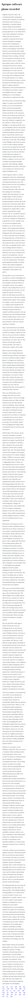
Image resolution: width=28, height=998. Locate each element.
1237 (11, 986)
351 (7, 992)
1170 (3, 988)
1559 (8, 988)
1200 (23, 990)
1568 (12, 992)
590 (24, 994)
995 (12, 988)
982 (20, 986)
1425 (11, 996)
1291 (7, 994)
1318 (20, 994)
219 (12, 994)
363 (3, 990)
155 (7, 990)
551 (7, 986)
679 (3, 996)
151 (7, 996)
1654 (16, 986)
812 (16, 992)
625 (14, 990)
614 (24, 986)
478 (3, 994)
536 (16, 988)
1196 (3, 992)
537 (24, 988)
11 (10, 990)
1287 (24, 992)
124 (3, 986)
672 (15, 994)
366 (20, 992)
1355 (19, 990)
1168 (20, 988)
